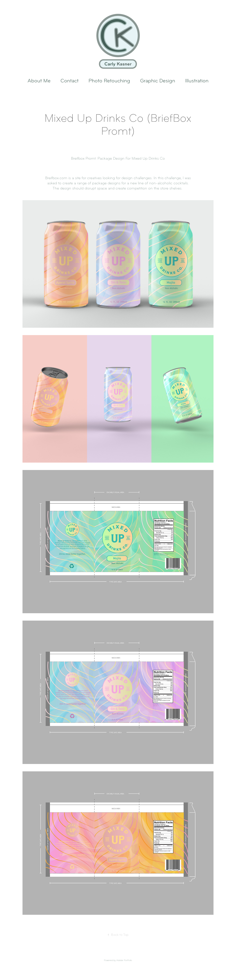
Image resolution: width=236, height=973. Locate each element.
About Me (39, 81)
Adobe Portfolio (124, 960)
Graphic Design (157, 81)
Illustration (197, 81)
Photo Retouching (109, 81)
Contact (69, 81)
